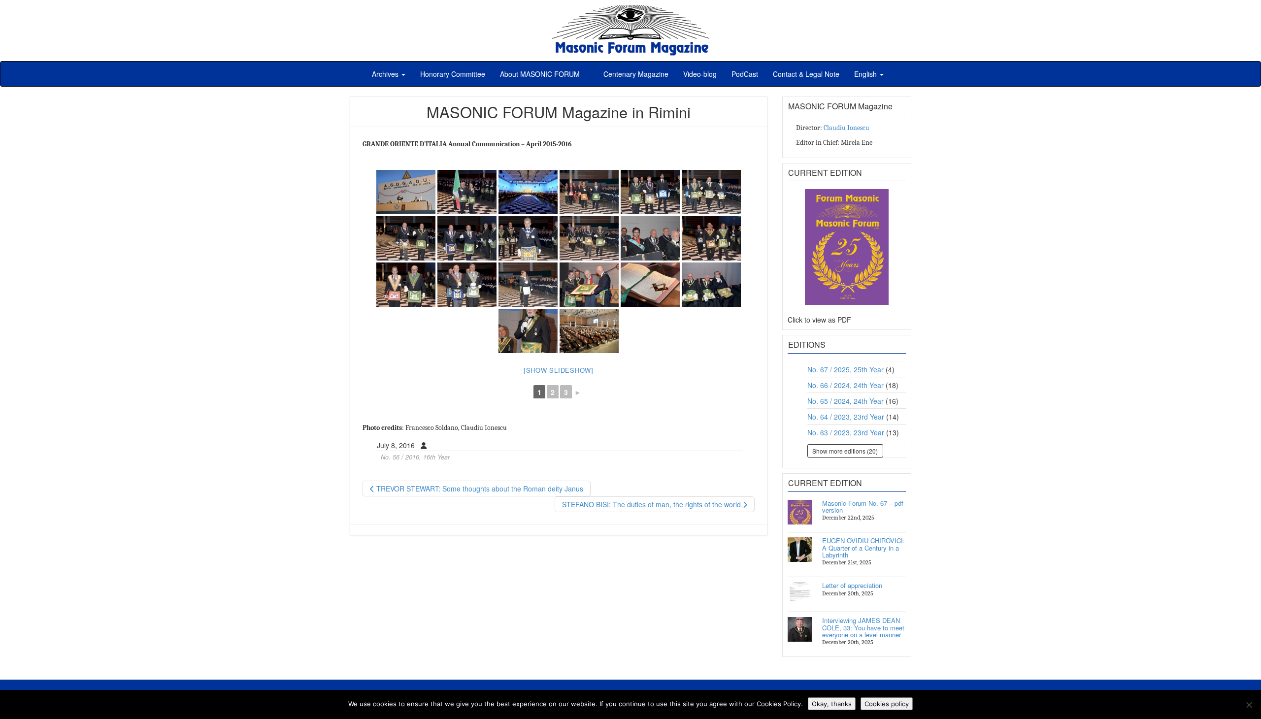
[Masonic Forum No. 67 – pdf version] (800, 512)
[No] (1249, 705)
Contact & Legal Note (806, 74)
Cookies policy (886, 704)
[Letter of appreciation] (800, 594)
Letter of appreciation (852, 585)
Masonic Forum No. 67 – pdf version (862, 506)
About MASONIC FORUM (540, 74)
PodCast (744, 74)
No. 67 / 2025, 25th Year (845, 369)
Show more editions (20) (845, 451)
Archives (386, 74)
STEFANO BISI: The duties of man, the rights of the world (652, 504)
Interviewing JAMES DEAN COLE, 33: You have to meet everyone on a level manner (863, 627)
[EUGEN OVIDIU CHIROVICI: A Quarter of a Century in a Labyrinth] (800, 549)
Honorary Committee (452, 74)
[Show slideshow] (559, 370)
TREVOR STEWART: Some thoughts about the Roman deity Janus (478, 488)
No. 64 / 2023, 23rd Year (845, 417)
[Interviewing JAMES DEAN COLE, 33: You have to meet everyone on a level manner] (800, 629)
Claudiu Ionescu (846, 128)
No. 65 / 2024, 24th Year (845, 401)
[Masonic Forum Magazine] (630, 10)
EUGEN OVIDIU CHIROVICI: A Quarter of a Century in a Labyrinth (863, 547)
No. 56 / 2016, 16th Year (415, 457)
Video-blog (700, 74)
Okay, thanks (832, 704)
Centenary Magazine (634, 74)
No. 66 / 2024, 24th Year (845, 385)
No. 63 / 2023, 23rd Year (845, 432)
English (866, 74)
